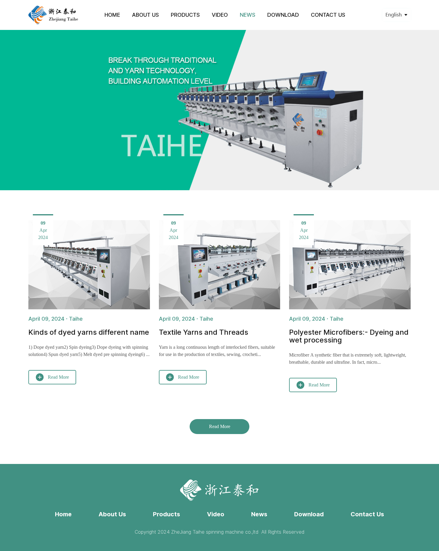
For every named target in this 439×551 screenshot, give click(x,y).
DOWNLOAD (283, 15)
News (259, 514)
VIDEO (220, 15)
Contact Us (367, 514)
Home (63, 514)
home (112, 15)
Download (309, 514)
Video (215, 514)
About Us (112, 514)
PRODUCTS (185, 15)
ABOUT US (145, 15)
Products (166, 514)
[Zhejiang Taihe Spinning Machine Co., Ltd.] (53, 15)
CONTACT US (328, 15)
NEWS (247, 15)
